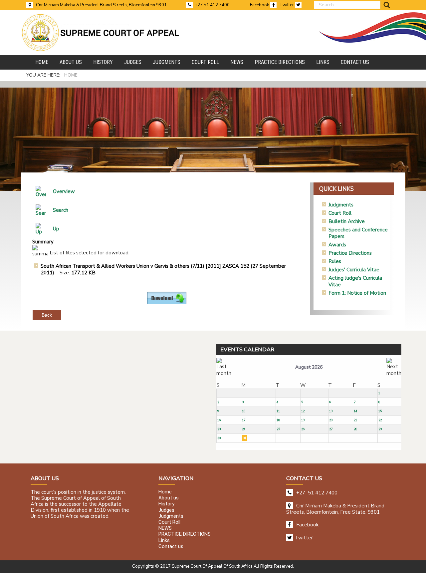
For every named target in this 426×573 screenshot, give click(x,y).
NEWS (165, 528)
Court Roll (339, 213)
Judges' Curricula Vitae (353, 269)
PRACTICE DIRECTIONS (184, 534)
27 (330, 429)
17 (243, 420)
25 (278, 429)
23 (219, 429)
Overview (64, 191)
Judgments (340, 204)
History (166, 504)
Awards (337, 244)
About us (168, 498)
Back (47, 315)
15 (380, 411)
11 (278, 411)
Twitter (287, 5)
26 (303, 429)
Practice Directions (350, 253)
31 (244, 438)
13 (330, 411)
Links (164, 540)
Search (60, 210)
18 (278, 420)
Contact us (170, 546)
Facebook (260, 5)
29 (380, 429)
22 (380, 420)
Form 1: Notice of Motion (357, 293)
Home (165, 492)
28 (355, 429)
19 (303, 420)
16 (219, 420)
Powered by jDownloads (181, 309)
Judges (166, 510)
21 (355, 420)
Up (56, 228)
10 (243, 411)
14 (355, 411)
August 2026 (308, 367)
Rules (334, 261)
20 (330, 420)
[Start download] (167, 297)
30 (219, 438)
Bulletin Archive (346, 221)
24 (243, 429)
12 (303, 411)
